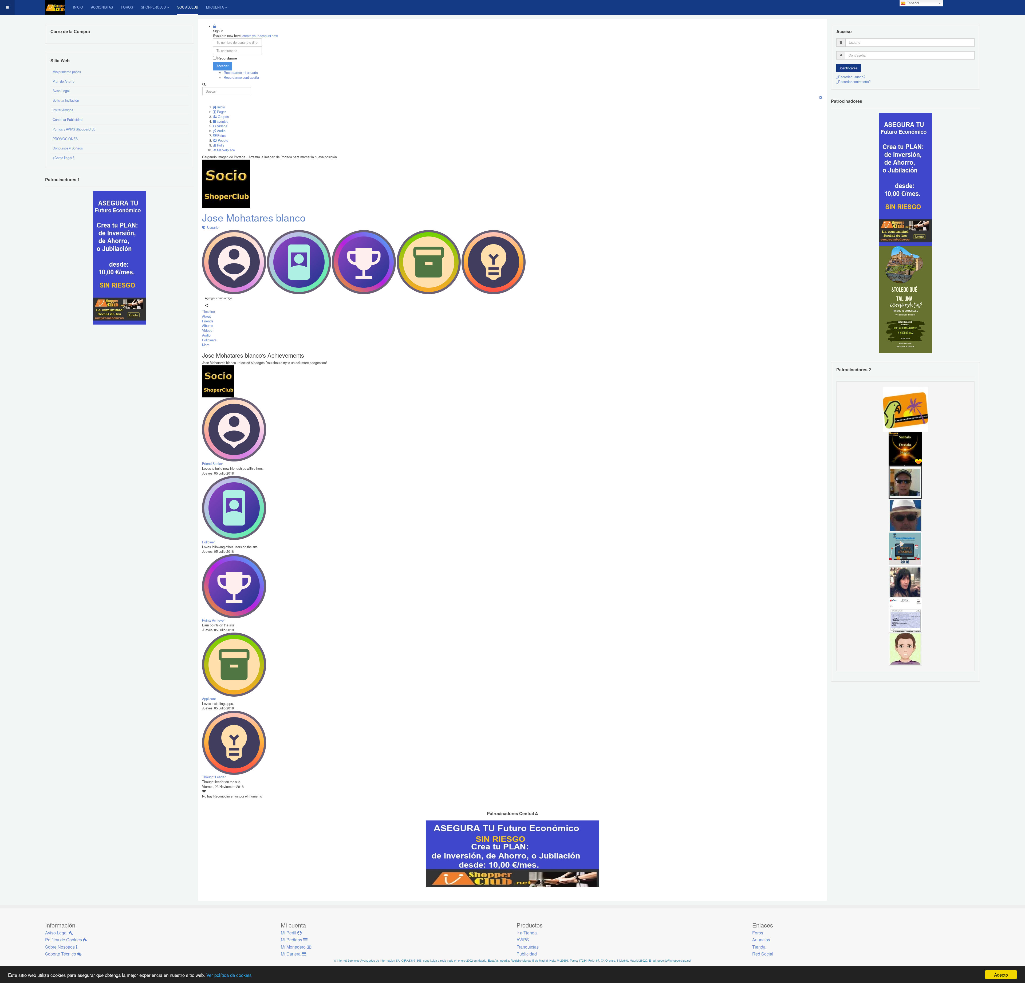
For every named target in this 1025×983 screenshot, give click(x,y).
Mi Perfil (289, 933)
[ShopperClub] (55, 7)
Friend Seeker (212, 463)
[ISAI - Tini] (905, 581)
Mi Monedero (294, 947)
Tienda (759, 947)
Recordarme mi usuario (241, 72)
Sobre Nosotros (60, 947)
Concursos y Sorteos (68, 148)
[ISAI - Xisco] (905, 481)
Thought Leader (214, 777)
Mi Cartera (291, 954)
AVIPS (523, 940)
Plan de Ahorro (63, 81)
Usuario (212, 227)
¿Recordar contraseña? (853, 81)
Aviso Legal (61, 90)
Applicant (209, 698)
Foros (127, 7)
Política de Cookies (64, 940)
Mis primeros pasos (67, 71)
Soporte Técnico (61, 954)
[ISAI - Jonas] (905, 648)
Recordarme (227, 58)
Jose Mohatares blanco (254, 217)
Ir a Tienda (527, 933)
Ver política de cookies (229, 975)
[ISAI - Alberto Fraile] (905, 548)
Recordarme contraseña (241, 77)
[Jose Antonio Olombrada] (119, 257)
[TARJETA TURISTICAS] (905, 408)
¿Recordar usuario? (850, 76)
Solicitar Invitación (66, 100)
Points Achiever (213, 620)
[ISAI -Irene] (905, 448)
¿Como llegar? (63, 157)
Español (912, 3)
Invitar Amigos (63, 110)
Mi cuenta (215, 7)
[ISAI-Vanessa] (905, 615)
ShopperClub (153, 7)
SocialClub (187, 7)
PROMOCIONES (65, 138)
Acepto (1001, 974)
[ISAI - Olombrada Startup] (905, 179)
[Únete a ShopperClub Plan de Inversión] (512, 853)
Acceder (222, 66)
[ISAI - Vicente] (905, 515)
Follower (208, 542)
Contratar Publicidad (67, 119)
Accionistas (102, 7)
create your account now (260, 35)
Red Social (762, 954)
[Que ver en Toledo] (905, 299)
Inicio (78, 7)
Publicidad (527, 954)
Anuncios (761, 940)
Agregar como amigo (218, 298)
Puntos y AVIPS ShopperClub (74, 129)
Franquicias (528, 947)
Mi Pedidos (292, 940)
